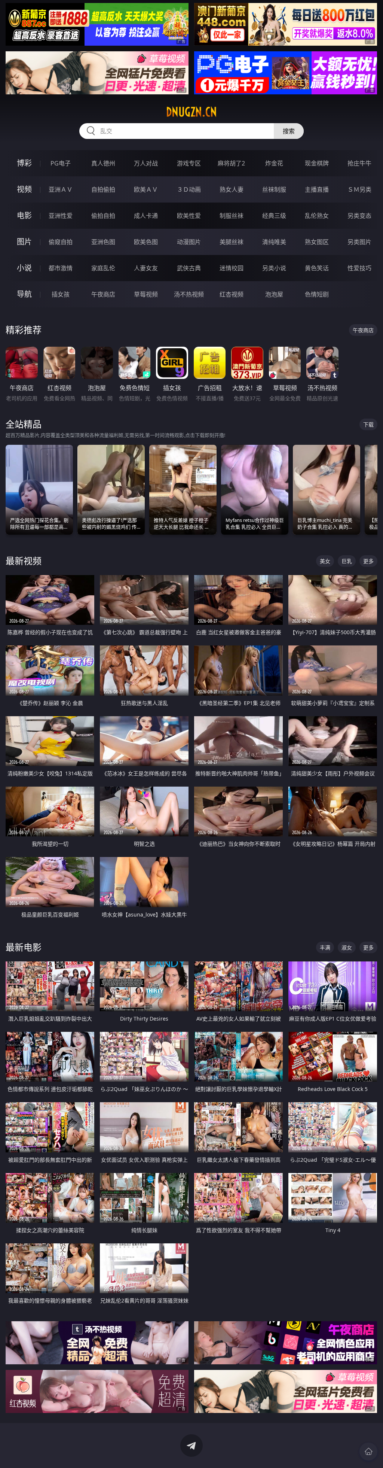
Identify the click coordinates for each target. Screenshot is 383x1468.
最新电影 (24, 947)
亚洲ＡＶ (61, 189)
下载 (368, 424)
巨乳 (346, 561)
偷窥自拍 (61, 242)
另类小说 (274, 268)
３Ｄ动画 (189, 189)
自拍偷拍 (103, 189)
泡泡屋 (274, 294)
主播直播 (317, 189)
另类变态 (359, 216)
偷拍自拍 (103, 216)
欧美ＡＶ (146, 189)
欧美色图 (146, 242)
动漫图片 (189, 242)
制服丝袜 (231, 216)
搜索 (289, 131)
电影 (24, 215)
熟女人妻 (231, 189)
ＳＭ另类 (359, 189)
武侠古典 (189, 268)
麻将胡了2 (231, 163)
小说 (24, 268)
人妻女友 (146, 268)
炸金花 (274, 163)
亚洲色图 (103, 242)
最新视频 (24, 560)
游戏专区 (189, 163)
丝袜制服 (274, 189)
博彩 (24, 163)
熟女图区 (317, 242)
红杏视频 (231, 294)
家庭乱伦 (103, 268)
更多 (368, 561)
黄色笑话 (317, 268)
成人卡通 (146, 216)
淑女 (346, 947)
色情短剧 (317, 294)
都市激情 (61, 268)
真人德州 (103, 163)
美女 (325, 561)
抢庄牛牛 (359, 163)
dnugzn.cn (191, 111)
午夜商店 (103, 294)
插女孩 (61, 294)
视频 (24, 189)
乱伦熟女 (317, 216)
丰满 (325, 947)
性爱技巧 (359, 268)
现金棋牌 (317, 163)
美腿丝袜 (231, 242)
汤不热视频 (189, 294)
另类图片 (359, 242)
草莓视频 (146, 294)
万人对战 (146, 163)
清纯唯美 (274, 242)
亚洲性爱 (61, 216)
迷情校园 (231, 268)
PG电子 (60, 163)
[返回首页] (368, 1452)
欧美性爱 (189, 216)
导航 (24, 294)
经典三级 (274, 216)
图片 (24, 242)
